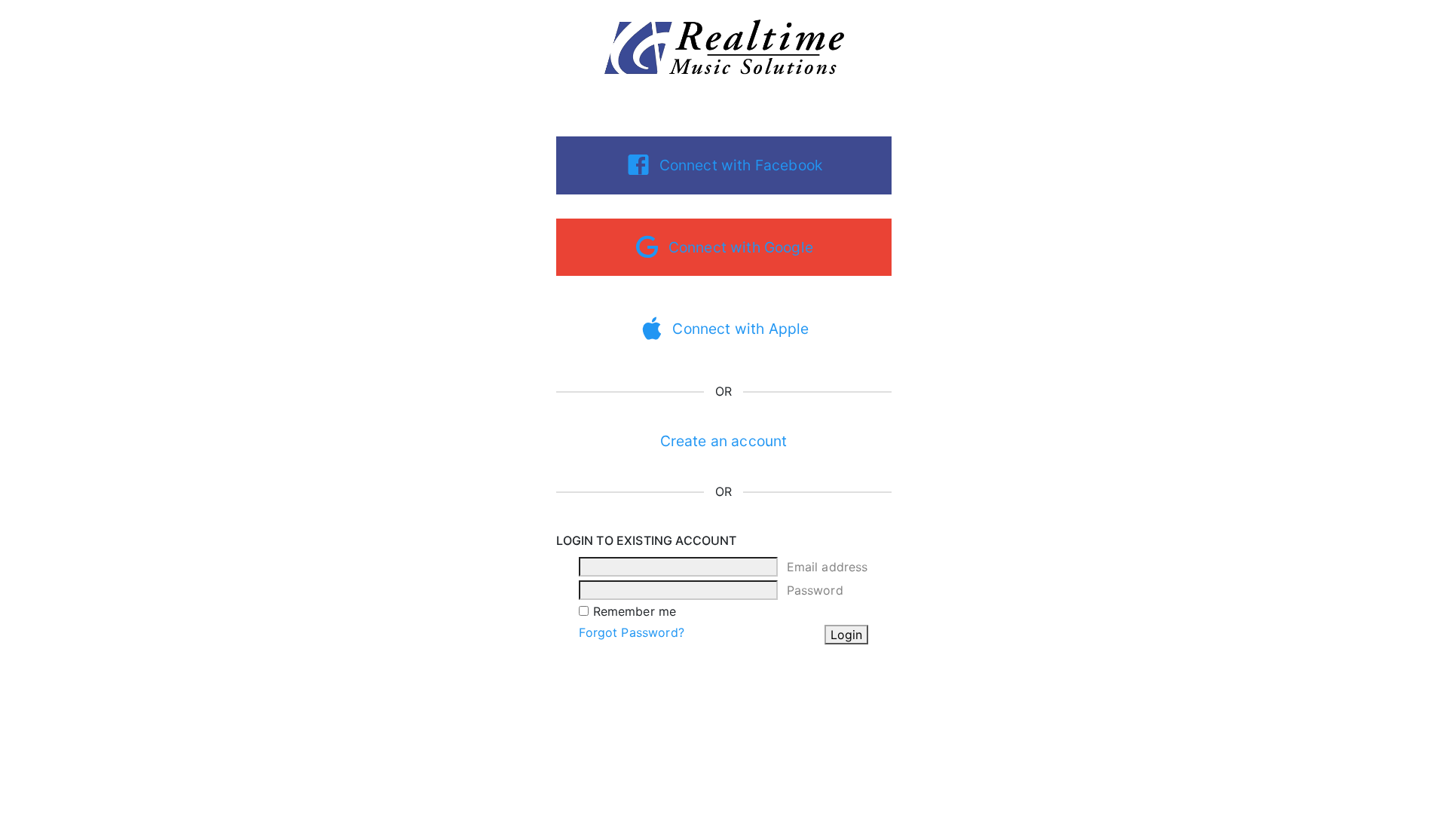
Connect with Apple (740, 329)
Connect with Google (740, 247)
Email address (827, 566)
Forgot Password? (631, 632)
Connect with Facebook (740, 165)
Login (846, 634)
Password (815, 590)
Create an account (724, 441)
